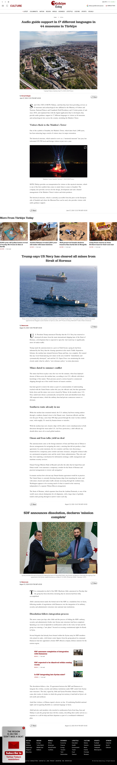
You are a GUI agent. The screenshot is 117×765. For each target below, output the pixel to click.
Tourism (63, 749)
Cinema (86, 745)
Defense (28, 745)
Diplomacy (29, 747)
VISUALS (90, 11)
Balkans (39, 749)
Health (74, 745)
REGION (48, 11)
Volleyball (97, 747)
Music (85, 747)
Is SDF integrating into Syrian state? (49, 674)
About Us (26, 760)
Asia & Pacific (52, 747)
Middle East (40, 747)
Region (36, 656)
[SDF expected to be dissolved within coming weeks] (78, 663)
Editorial (108, 747)
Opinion (36, 677)
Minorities (29, 752)
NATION (42, 11)
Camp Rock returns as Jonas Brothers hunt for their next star (101, 243)
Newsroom (24, 325)
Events (86, 749)
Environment (75, 747)
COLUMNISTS (34, 11)
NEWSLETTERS (111, 5)
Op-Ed (108, 745)
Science (74, 754)
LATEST (26, 11)
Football (96, 742)
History (86, 742)
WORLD (54, 11)
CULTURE (77, 11)
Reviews (86, 754)
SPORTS (84, 11)
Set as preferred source (96, 5)
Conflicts (50, 749)
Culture (61, 17)
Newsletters (34, 760)
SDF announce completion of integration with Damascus (51, 652)
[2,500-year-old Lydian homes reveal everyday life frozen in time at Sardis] (14, 231)
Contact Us (42, 760)
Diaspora (28, 749)
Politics (28, 742)
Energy (63, 747)
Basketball (97, 745)
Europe (39, 742)
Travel (74, 749)
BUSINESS (62, 11)
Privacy (52, 760)
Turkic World (40, 745)
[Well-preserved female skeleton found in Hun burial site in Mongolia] (73, 231)
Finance (63, 745)
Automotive (64, 754)
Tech (62, 752)
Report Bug (68, 760)
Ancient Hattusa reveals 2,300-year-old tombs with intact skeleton (43, 243)
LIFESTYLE (70, 11)
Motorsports (97, 749)
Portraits (86, 752)
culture (16, 5)
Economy (63, 742)
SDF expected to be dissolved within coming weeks (53, 663)
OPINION (108, 740)
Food (73, 752)
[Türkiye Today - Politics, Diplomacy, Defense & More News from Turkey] (58, 4)
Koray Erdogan (26, 96)
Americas (51, 745)
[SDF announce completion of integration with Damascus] (78, 652)
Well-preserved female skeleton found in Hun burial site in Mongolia (73, 243)
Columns (108, 742)
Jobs (47, 760)
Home (55, 17)
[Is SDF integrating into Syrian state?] (78, 674)
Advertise (58, 760)
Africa (50, 742)
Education (75, 742)
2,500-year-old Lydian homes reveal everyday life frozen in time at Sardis (14, 244)
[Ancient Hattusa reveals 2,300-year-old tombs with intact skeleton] (44, 231)
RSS (63, 760)
